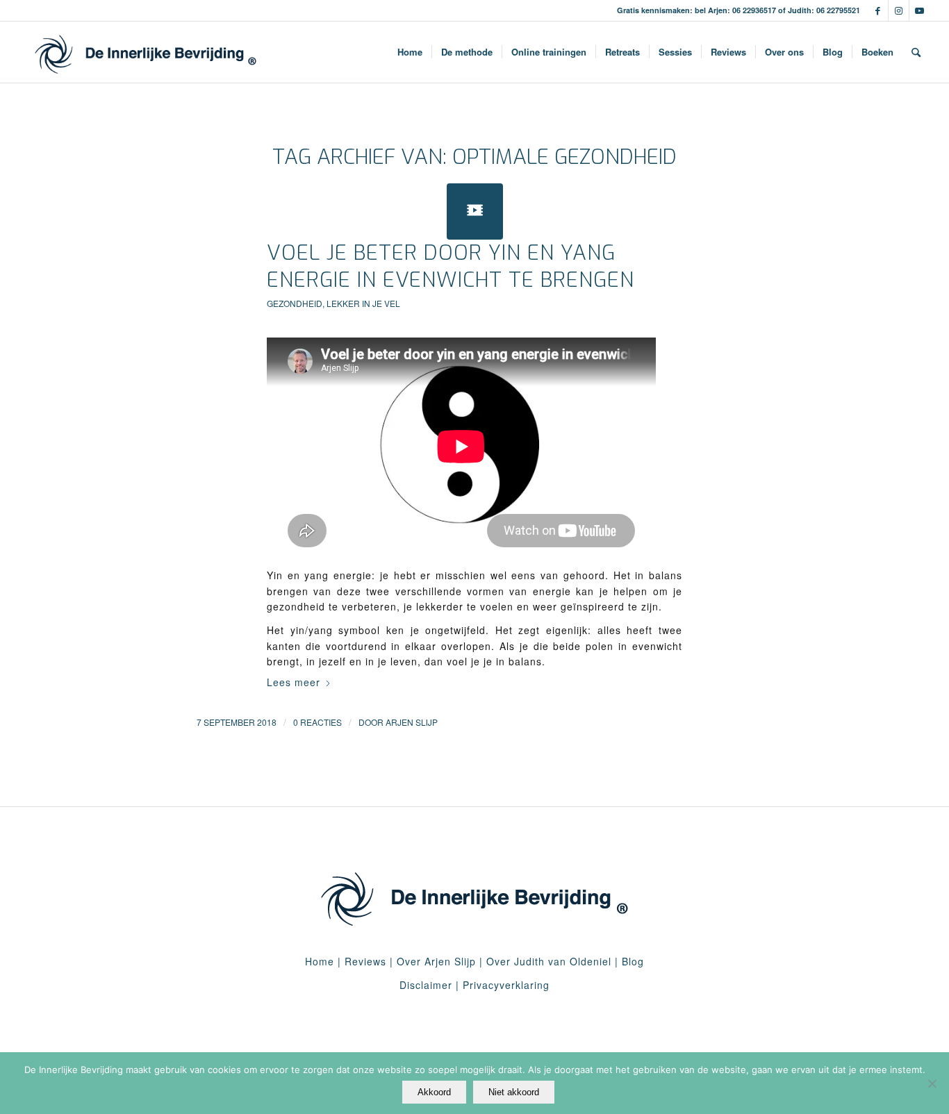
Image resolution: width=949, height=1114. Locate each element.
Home (319, 961)
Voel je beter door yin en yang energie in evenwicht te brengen (450, 266)
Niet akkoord (513, 1092)
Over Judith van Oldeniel (547, 961)
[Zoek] (916, 52)
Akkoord (434, 1092)
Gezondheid (294, 303)
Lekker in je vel (363, 303)
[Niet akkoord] (932, 1083)
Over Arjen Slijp (436, 961)
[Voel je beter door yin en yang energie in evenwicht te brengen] (475, 211)
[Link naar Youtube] (919, 10)
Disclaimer (425, 985)
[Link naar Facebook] (878, 10)
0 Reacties (317, 722)
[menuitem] (409, 52)
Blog (633, 961)
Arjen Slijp (412, 722)
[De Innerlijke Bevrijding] (145, 52)
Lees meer (293, 682)
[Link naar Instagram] (899, 10)
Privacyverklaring (506, 985)
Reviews (365, 961)
